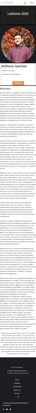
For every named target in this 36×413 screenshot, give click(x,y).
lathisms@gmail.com (22, 373)
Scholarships (17, 387)
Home (17, 380)
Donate (17, 393)
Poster (18, 83)
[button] (32, 3)
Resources (17, 390)
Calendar (17, 383)
